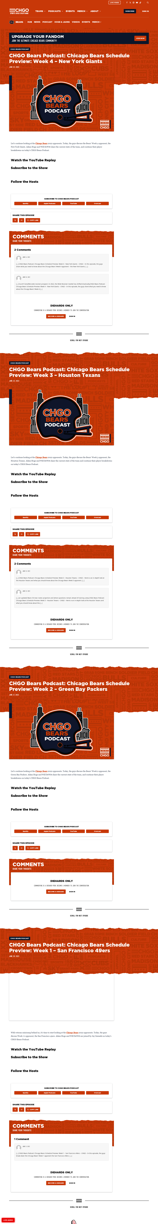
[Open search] (148, 3)
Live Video (114, 2)
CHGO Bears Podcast (19, 49)
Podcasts (54, 11)
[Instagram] (133, 3)
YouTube (73, 203)
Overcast (97, 203)
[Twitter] (130, 2)
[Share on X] (15, 220)
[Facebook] (127, 3)
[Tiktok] (140, 3)
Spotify (25, 203)
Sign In (145, 11)
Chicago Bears (41, 143)
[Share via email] (21, 220)
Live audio (8, 1220)
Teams (39, 11)
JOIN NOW (140, 38)
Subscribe (129, 11)
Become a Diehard (56, 316)
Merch (81, 11)
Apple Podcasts (49, 203)
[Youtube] (137, 3)
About (94, 11)
